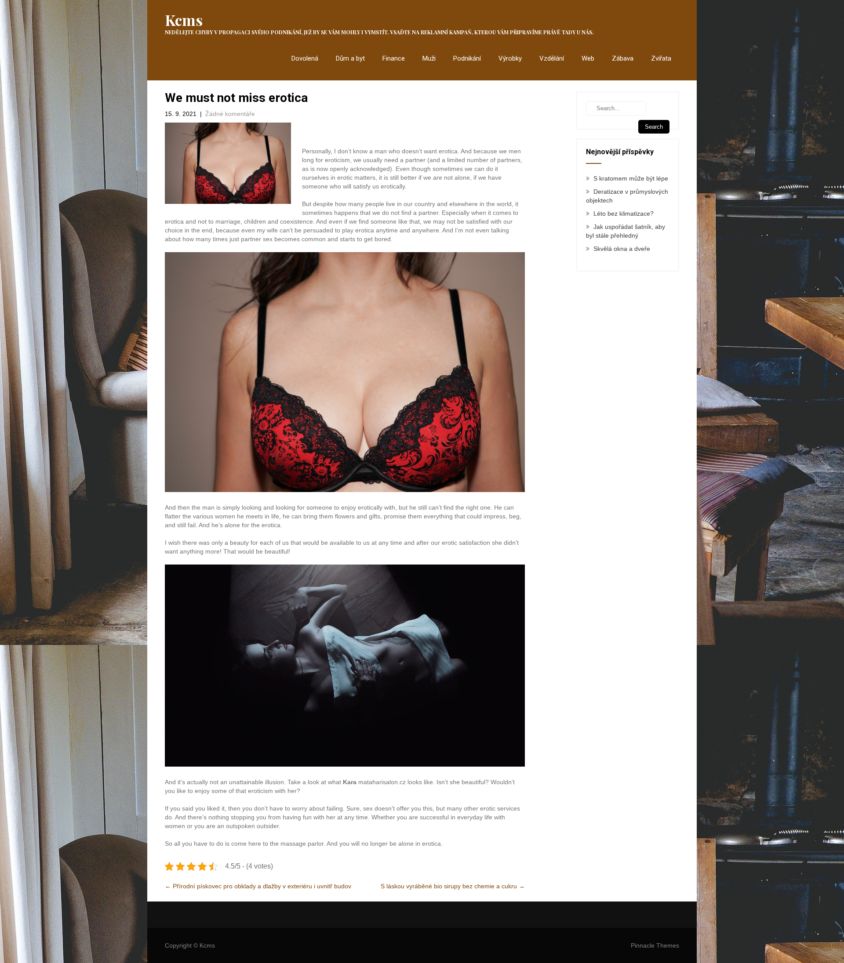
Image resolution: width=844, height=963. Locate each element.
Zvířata (661, 58)
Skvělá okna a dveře (621, 248)
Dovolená (304, 58)
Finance (393, 58)
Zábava (622, 58)
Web (588, 58)
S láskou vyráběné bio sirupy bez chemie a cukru (453, 886)
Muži (429, 58)
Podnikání (467, 58)
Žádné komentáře (230, 113)
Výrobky (510, 58)
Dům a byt (350, 58)
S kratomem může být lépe (630, 178)
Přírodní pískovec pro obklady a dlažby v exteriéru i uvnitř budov (258, 886)
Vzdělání (551, 58)
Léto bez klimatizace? (623, 213)
